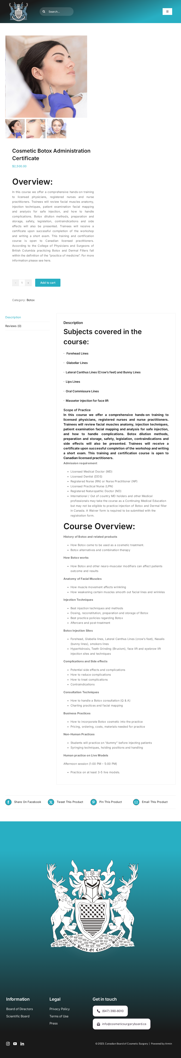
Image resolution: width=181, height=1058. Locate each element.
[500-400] (18, 3)
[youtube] (15, 1044)
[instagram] (8, 1044)
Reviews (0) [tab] (13, 326)
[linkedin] (22, 1044)
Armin (168, 1043)
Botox (31, 300)
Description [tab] (13, 317)
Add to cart (48, 282)
